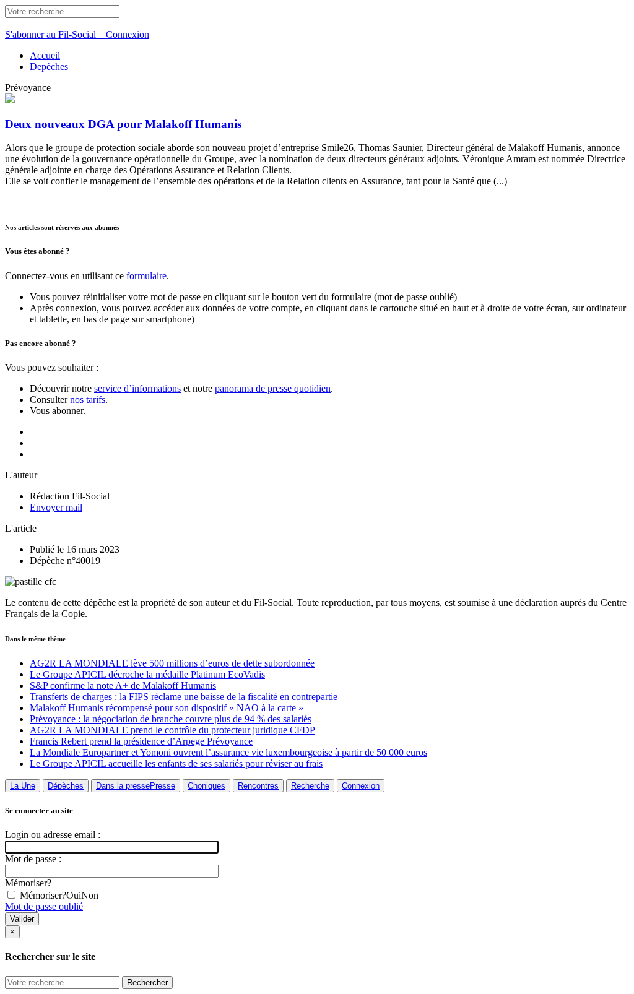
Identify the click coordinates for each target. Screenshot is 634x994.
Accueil (45, 55)
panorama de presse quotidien (273, 388)
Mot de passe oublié (44, 906)
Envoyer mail (56, 507)
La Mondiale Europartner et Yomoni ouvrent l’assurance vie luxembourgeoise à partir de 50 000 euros (228, 752)
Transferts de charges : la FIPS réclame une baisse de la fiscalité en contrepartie (183, 696)
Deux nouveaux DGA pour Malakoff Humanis (123, 124)
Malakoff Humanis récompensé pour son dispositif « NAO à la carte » (166, 707)
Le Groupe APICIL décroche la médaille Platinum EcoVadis (147, 674)
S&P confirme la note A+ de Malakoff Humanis (123, 685)
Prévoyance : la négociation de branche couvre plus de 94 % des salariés (170, 719)
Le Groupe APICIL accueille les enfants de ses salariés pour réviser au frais (176, 763)
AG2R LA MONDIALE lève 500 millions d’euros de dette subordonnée (172, 663)
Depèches (49, 66)
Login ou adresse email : (52, 834)
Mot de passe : (33, 859)
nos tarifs (87, 399)
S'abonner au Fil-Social (55, 34)
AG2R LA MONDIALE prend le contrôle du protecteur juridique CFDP (172, 730)
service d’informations (137, 388)
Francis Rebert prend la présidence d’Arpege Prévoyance (141, 741)
